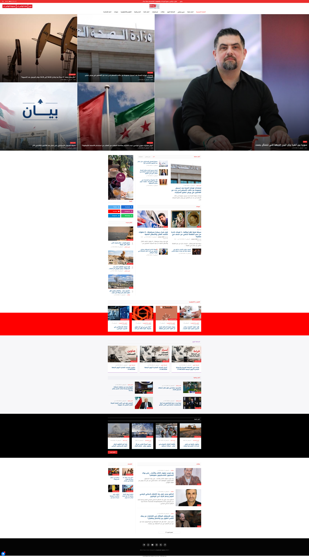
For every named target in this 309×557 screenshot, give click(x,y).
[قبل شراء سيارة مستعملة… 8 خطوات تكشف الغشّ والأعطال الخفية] (152, 219)
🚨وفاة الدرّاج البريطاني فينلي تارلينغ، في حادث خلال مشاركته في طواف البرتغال (147, 251)
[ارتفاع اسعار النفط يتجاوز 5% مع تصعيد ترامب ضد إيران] (127, 488)
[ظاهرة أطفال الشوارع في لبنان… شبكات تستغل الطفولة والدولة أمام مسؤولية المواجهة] (166, 430)
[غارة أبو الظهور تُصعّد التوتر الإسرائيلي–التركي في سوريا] (118, 430)
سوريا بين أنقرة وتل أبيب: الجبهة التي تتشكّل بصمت (281, 145)
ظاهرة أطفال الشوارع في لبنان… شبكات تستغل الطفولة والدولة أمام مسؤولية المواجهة (167, 445)
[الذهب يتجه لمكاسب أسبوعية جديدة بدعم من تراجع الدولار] (113, 488)
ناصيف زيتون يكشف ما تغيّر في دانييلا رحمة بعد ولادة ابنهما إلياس (181, 250)
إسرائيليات (155, 12)
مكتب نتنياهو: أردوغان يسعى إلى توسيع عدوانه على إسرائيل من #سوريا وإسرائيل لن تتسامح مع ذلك (162, 1)
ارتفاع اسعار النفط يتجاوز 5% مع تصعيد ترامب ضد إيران (127, 496)
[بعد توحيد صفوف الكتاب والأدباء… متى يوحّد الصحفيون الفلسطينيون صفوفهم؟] (188, 476)
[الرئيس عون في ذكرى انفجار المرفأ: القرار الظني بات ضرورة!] (144, 403)
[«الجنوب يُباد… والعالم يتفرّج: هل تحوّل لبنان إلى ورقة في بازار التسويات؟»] (120, 282)
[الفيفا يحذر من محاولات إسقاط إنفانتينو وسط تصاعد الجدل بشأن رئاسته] (144, 388)
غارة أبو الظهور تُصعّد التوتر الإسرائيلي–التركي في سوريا (119, 445)
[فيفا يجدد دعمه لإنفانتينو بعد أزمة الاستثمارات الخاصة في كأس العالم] (192, 403)
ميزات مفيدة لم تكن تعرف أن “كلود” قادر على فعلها (167, 328)
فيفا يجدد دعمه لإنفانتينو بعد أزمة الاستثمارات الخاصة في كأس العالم (170, 404)
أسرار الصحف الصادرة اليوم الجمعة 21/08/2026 (155, 368)
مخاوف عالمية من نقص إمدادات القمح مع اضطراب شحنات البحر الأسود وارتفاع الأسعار (190, 445)
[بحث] (3, 1)
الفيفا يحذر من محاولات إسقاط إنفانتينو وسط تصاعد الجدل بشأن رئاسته (122, 388)
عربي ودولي (181, 12)
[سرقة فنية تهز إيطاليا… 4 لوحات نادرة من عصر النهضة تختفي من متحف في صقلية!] (186, 219)
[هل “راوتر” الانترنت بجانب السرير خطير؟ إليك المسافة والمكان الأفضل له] (190, 313)
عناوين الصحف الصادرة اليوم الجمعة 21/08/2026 (123, 368)
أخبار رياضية (137, 12)
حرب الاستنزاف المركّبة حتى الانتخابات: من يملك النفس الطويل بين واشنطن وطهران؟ (157, 517)
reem (306, 148)
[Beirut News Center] (154, 6)
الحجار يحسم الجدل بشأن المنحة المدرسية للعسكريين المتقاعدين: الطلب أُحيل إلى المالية (148, 171)
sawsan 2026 (194, 239)
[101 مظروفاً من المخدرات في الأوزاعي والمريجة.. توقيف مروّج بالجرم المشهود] (163, 182)
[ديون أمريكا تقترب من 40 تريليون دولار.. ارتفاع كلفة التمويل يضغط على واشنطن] (142, 430)
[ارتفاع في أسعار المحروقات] (113, 471)
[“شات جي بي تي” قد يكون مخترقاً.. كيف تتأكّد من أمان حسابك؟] (142, 313)
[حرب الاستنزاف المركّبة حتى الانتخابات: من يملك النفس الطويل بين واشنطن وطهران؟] (188, 518)
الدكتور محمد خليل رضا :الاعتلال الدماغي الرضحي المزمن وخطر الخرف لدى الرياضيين (157, 495)
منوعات (116, 12)
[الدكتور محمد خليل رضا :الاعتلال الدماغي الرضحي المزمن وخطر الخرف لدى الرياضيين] (188, 497)
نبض (30, 6)
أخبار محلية (190, 12)
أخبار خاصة (146, 12)
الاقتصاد (130, 464)
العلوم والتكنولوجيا (126, 12)
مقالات (162, 12)
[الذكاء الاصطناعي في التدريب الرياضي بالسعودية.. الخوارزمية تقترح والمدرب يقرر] (118, 313)
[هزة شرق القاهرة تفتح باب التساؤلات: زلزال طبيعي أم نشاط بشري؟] (120, 258)
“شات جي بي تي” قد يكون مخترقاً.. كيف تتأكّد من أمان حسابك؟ (142, 328)
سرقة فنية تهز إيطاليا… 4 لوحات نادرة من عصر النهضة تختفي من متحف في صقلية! (186, 234)
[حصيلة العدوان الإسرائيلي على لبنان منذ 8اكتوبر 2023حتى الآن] (38, 116)
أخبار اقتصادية (107, 12)
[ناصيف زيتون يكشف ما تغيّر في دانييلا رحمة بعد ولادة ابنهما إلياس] (196, 252)
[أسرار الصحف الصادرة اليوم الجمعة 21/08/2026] (154, 354)
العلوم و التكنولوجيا (194, 302)
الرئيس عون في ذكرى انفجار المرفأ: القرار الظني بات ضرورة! (121, 404)
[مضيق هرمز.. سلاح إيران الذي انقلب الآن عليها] (120, 234)
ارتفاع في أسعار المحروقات (114, 478)
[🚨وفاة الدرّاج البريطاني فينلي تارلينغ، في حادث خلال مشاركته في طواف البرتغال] (163, 252)
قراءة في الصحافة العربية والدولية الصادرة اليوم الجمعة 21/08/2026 (187, 368)
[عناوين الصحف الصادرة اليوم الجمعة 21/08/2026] (122, 354)
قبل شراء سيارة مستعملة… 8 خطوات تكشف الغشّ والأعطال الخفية (153, 233)
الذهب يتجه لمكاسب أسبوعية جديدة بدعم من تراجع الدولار (114, 496)
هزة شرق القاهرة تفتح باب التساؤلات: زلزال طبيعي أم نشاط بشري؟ (120, 268)
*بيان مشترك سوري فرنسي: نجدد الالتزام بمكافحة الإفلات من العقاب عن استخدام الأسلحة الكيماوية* (117, 145)
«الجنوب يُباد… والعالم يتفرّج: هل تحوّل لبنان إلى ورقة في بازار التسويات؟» (119, 292)
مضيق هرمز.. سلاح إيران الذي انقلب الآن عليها (120, 244)
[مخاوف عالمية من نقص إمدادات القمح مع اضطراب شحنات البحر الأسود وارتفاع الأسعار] (190, 430)
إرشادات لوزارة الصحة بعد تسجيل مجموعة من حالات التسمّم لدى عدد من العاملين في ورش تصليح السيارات (119, 76)
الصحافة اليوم (171, 12)
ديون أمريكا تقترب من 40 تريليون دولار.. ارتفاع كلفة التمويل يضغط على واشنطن (143, 445)
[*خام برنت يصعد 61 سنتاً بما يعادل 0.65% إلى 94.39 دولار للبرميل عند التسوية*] (38, 48)
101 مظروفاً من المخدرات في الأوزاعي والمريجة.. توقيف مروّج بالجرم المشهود (148, 181)
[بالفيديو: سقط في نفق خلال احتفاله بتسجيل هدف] (192, 388)
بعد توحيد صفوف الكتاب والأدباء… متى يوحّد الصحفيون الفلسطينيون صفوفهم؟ (158, 474)
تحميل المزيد (170, 532)
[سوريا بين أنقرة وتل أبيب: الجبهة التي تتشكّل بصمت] (232, 82)
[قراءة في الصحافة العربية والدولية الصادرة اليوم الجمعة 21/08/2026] (186, 354)
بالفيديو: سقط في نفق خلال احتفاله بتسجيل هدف (169, 389)
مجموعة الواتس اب (9, 6)
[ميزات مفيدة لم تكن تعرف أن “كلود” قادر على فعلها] (166, 313)
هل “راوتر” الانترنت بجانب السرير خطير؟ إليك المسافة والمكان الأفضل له (190, 328)
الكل (154, 157)
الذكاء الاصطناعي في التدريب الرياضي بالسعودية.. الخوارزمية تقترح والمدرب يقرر (120, 328)
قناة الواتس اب (22, 6)
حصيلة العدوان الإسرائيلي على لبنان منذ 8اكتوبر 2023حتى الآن (54, 145)
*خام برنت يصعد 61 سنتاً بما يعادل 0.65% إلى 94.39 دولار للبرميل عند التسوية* (48, 77)
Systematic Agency (160, 550)
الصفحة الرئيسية (201, 12)
